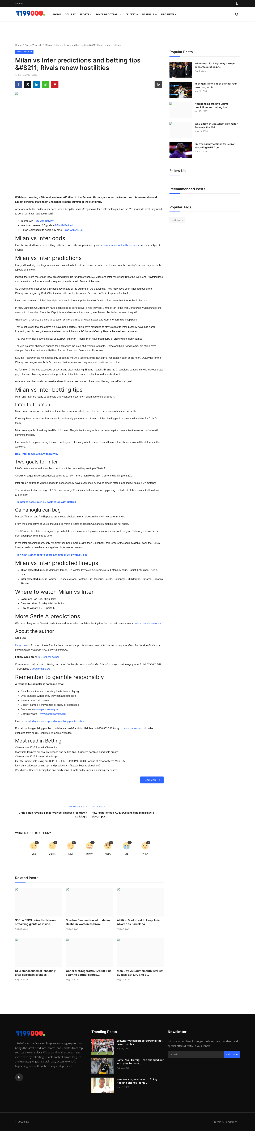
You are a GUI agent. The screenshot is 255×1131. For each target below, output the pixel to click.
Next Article (98, 806)
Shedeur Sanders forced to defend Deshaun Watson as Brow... (89, 922)
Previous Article (77, 806)
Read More (150, 780)
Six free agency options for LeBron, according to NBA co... (215, 145)
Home (57, 14)
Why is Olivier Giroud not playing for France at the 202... (216, 125)
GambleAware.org (40, 668)
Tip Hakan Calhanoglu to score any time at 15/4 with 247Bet (51, 554)
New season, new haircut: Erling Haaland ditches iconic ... (137, 1081)
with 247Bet (74, 229)
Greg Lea (20, 645)
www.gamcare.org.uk (46, 709)
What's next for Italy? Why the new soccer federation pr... (215, 65)
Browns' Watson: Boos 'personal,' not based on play (140, 1042)
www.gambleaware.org (53, 713)
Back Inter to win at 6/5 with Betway (36, 453)
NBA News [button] (167, 14)
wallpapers (177, 220)
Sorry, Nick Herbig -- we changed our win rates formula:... (140, 1061)
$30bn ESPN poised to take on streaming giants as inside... (35, 922)
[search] (236, 14)
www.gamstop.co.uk (135, 728)
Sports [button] (84, 14)
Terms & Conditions (225, 1122)
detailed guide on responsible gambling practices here (55, 721)
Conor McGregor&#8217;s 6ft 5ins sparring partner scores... (89, 972)
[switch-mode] (237, 3)
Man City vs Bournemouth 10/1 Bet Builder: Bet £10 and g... (140, 972)
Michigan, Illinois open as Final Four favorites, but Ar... (216, 85)
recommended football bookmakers (120, 245)
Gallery (70, 14)
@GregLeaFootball (48, 656)
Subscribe (232, 1054)
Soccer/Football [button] (107, 14)
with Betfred (64, 225)
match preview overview (147, 623)
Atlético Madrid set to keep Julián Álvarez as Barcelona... (139, 922)
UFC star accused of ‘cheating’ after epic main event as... (35, 972)
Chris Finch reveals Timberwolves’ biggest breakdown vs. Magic (53, 814)
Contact (19, 3)
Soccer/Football (33, 45)
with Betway (45, 220)
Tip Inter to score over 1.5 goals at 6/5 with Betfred (45, 501)
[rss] (19, 1077)
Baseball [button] (148, 14)
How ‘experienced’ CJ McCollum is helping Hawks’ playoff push (122, 814)
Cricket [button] (130, 14)
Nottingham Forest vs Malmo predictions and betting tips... (212, 105)
